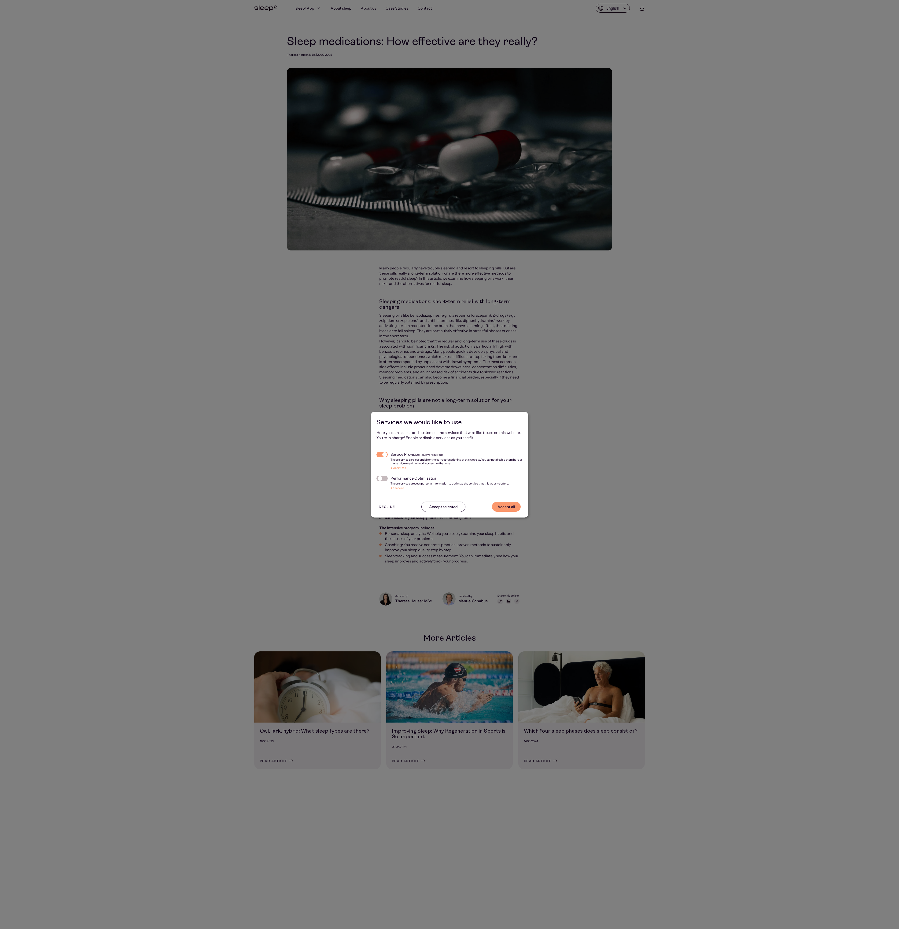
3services (398, 468)
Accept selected (443, 506)
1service (397, 488)
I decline (385, 507)
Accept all (506, 506)
